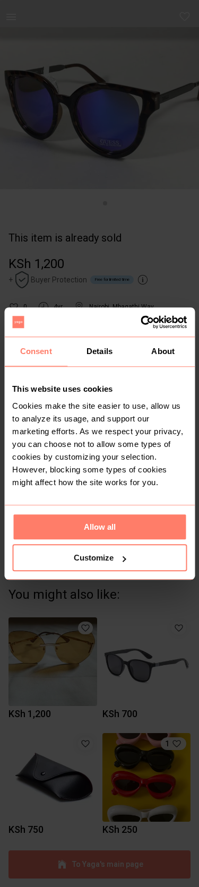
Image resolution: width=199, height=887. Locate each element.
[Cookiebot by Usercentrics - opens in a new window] (142, 322)
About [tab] (163, 351)
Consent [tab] (36, 351)
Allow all (100, 526)
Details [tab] (99, 351)
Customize (94, 557)
